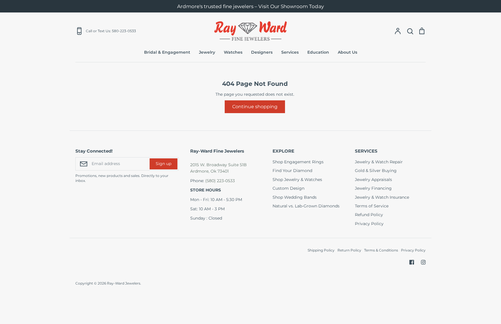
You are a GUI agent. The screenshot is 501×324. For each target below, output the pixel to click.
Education (318, 52)
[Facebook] (412, 262)
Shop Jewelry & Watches (297, 179)
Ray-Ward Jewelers (123, 283)
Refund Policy (369, 214)
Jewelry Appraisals (373, 179)
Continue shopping (254, 106)
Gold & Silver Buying (376, 170)
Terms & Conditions (381, 250)
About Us (347, 52)
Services (290, 52)
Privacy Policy (369, 223)
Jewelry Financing (373, 188)
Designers (262, 52)
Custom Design (288, 188)
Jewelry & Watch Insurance (382, 197)
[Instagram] (423, 262)
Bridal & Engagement (167, 52)
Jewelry (207, 52)
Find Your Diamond (292, 170)
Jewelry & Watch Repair (379, 161)
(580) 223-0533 (220, 180)
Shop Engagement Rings (298, 161)
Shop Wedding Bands (295, 197)
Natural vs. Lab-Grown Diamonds (306, 206)
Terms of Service (372, 206)
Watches (233, 52)
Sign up (163, 163)
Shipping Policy (321, 250)
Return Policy (349, 250)
